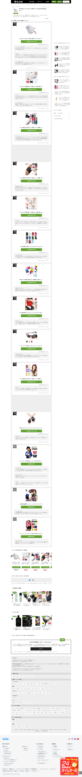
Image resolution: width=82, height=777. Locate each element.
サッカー (22, 688)
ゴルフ (14, 688)
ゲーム (33, 702)
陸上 (57, 683)
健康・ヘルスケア (16, 702)
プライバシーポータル (44, 769)
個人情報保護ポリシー (34, 769)
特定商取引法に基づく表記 (8, 771)
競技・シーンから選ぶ (58, 113)
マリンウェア (51, 712)
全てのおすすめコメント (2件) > (43, 108)
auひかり (6, 750)
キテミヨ (41, 729)
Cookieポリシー (53, 769)
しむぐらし (26, 750)
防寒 (14, 721)
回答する (59, 1)
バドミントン (38, 688)
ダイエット (35, 683)
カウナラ (56, 729)
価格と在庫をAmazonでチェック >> (43, 44)
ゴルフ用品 (34, 708)
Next (51, 556)
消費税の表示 (11, 769)
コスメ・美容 (15, 714)
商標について (28, 771)
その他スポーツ (15, 697)
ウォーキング (15, 683)
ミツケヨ (60, 729)
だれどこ (21, 729)
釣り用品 (48, 710)
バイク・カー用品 (28, 708)
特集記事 (47, 1)
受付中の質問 (31, 1)
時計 (38, 712)
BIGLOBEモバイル (7, 751)
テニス (33, 688)
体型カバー (28, 726)
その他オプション (7, 765)
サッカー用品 (44, 708)
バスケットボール (28, 688)
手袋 (42, 712)
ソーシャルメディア (57, 756)
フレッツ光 (40, 749)
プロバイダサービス (42, 751)
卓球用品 (14, 710)
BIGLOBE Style (56, 754)
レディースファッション (17, 712)
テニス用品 (58, 708)
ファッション (28, 702)
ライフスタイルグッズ (22, 714)
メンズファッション (62, 710)
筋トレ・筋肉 (30, 683)
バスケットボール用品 (51, 708)
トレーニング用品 (16, 708)
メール (69, 747)
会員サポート (70, 749)
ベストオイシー (46, 729)
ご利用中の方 (69, 744)
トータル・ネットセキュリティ (10, 761)
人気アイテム (39, 1)
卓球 (43, 688)
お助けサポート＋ (7, 758)
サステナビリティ (56, 749)
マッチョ (23, 726)
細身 (19, 726)
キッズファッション (25, 712)
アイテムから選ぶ (57, 115)
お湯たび (29, 729)
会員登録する (41, 648)
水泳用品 (19, 710)
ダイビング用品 (33, 710)
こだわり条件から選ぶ (58, 118)
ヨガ (39, 683)
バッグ (31, 712)
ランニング (20, 683)
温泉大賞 (25, 748)
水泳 (50, 683)
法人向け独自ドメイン (42, 763)
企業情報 (53, 744)
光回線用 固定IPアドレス (43, 753)
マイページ (67, 1)
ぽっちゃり (15, 726)
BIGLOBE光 (6, 748)
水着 (46, 712)
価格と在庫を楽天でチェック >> (44, 92)
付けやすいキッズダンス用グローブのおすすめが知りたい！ (26, 635)
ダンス (54, 683)
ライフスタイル (38, 702)
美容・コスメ (22, 702)
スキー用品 (38, 710)
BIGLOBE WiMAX (7, 753)
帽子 (35, 712)
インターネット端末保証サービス (10, 759)
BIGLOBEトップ (35, 771)
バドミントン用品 (64, 708)
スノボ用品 (43, 710)
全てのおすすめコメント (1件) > (43, 142)
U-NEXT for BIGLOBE (8, 763)
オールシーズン (30, 676)
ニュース (55, 751)
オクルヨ (25, 729)
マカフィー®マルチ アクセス (43, 761)
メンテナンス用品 (54, 710)
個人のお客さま (6, 744)
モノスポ (13, 635)
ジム (25, 683)
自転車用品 (22, 708)
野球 (18, 688)
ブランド (55, 747)
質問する (54, 1)
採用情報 (55, 753)
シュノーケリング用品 (25, 710)
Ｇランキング (17, 729)
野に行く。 (52, 729)
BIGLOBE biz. (41, 746)
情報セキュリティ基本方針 (19, 771)
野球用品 (39, 708)
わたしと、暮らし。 (35, 729)
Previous (11, 556)
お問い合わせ (5, 769)
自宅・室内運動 (45, 683)
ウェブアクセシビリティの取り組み (22, 769)
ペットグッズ (29, 714)
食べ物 (63, 712)
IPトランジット (41, 758)
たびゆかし (64, 729)
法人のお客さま (39, 744)
